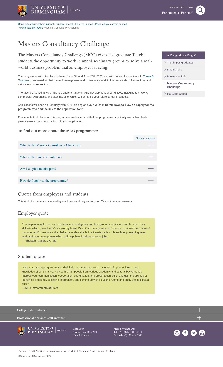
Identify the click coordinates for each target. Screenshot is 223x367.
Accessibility (70, 351)
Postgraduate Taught (31, 27)
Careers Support (84, 24)
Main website (177, 7)
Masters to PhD (176, 76)
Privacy (22, 351)
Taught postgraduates (180, 62)
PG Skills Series (177, 93)
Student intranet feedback (102, 351)
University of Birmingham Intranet (36, 24)
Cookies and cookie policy (49, 351)
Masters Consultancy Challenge (62, 27)
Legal (31, 351)
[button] (200, 10)
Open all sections (145, 138)
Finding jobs (174, 69)
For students (170, 12)
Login (190, 7)
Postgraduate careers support (111, 24)
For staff (187, 12)
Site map (83, 351)
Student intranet (64, 24)
